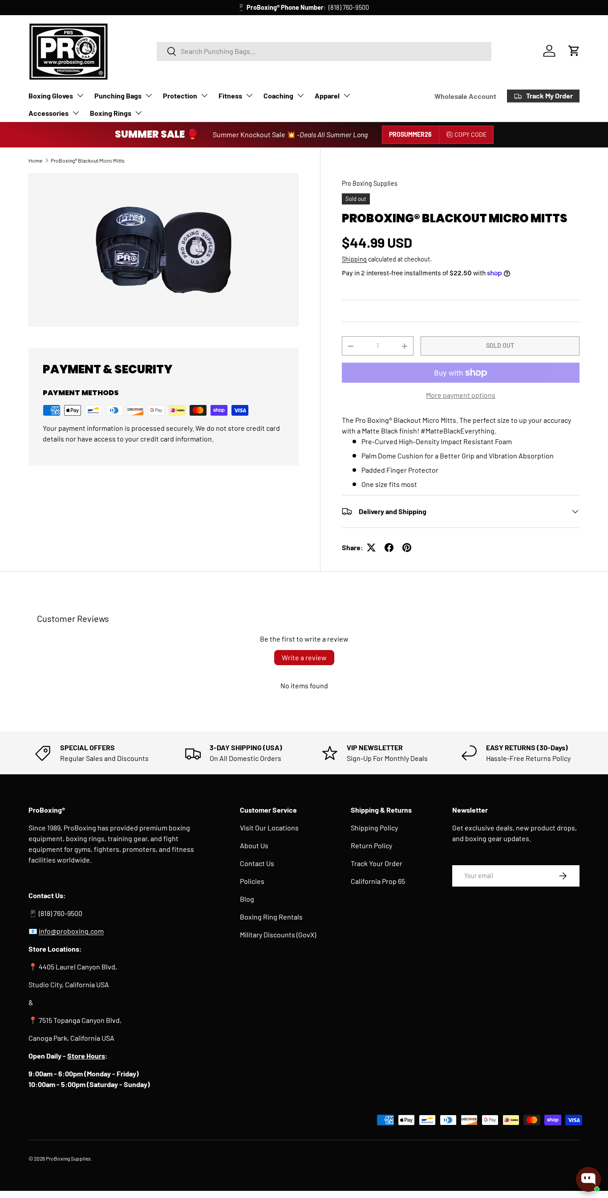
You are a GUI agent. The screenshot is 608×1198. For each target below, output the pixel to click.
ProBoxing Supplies (68, 1158)
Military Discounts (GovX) (278, 934)
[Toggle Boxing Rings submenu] (138, 112)
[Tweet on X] (371, 547)
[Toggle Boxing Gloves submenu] (80, 95)
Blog (247, 899)
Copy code (470, 134)
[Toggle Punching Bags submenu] (148, 95)
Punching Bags (118, 95)
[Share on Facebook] (389, 547)
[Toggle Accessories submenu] (75, 112)
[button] (574, 51)
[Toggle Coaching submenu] (300, 95)
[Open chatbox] (588, 1179)
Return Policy (371, 845)
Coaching (278, 95)
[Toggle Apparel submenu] (346, 95)
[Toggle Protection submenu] (204, 95)
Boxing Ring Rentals (271, 916)
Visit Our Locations (269, 827)
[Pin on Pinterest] (407, 547)
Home (35, 160)
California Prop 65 (378, 881)
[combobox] (324, 51)
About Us (254, 845)
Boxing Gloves (50, 95)
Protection (180, 95)
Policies (252, 881)
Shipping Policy (374, 827)
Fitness (230, 95)
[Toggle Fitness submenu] (249, 95)
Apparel (327, 95)
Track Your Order (376, 863)
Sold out (500, 345)
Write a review (304, 657)
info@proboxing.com (340, 7)
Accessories (48, 113)
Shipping (354, 259)
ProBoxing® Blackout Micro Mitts (88, 160)
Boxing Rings (110, 113)
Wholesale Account (465, 96)
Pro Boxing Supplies (369, 183)
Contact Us (257, 863)
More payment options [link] (460, 395)
